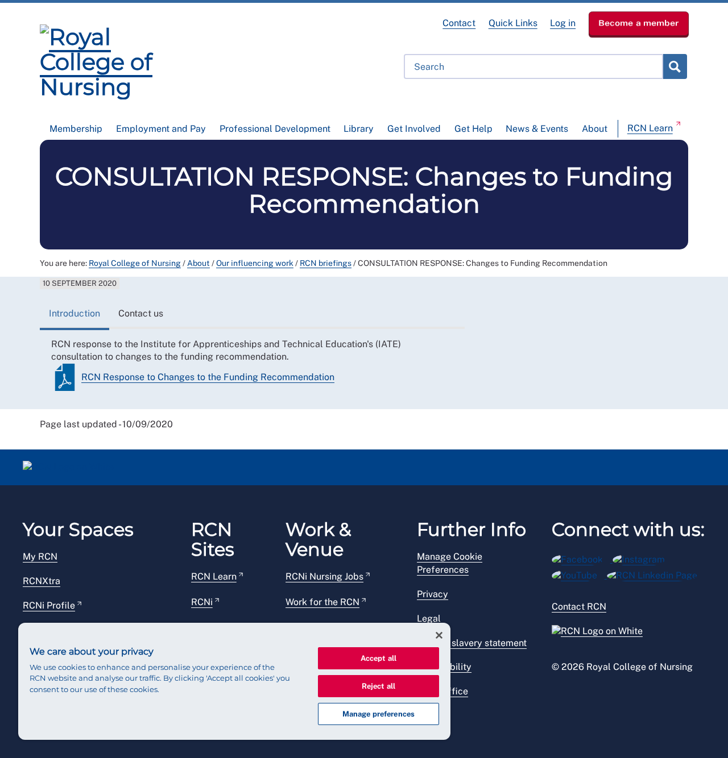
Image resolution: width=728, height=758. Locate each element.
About (594, 128)
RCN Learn (650, 128)
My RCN (40, 556)
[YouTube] (579, 573)
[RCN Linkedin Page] (656, 573)
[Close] (439, 635)
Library (359, 128)
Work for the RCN (322, 602)
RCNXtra (41, 581)
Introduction (74, 313)
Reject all (378, 686)
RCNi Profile (49, 605)
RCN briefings (325, 263)
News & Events (537, 128)
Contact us (140, 313)
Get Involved (414, 128)
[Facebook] (582, 557)
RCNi (202, 602)
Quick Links (513, 23)
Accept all (378, 658)
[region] (234, 681)
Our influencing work (254, 263)
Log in (563, 23)
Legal (429, 618)
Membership (75, 128)
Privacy (432, 594)
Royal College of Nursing (135, 263)
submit (674, 66)
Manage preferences (378, 714)
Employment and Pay (161, 128)
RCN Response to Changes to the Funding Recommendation (207, 377)
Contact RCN (579, 606)
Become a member (638, 22)
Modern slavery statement (472, 643)
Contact (458, 23)
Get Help (473, 128)
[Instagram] (642, 557)
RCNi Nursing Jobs (324, 576)
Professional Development (275, 128)
